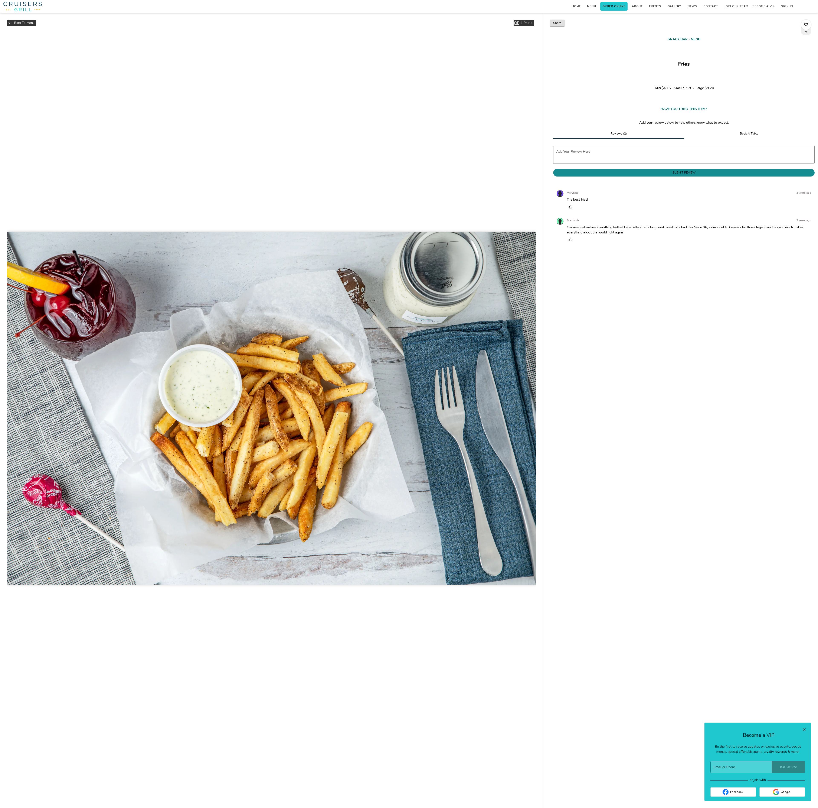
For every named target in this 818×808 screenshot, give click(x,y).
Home (576, 6)
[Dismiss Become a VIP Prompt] (804, 729)
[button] (21, 23)
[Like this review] (571, 206)
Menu (591, 6)
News (692, 6)
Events (655, 6)
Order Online (613, 6)
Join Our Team (736, 6)
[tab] (618, 134)
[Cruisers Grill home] (22, 6)
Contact (710, 6)
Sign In (787, 6)
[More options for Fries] (806, 25)
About (637, 6)
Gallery (674, 6)
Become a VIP (764, 6)
